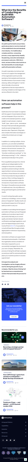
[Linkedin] (10, 440)
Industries (4, 429)
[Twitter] (14, 440)
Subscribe (14, 316)
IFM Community (6, 400)
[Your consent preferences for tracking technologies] (25, 459)
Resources (4, 432)
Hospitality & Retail (7, 372)
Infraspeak (4, 436)
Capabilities (5, 425)
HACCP (12, 226)
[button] (25, 3)
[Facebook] (6, 440)
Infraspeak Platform (7, 422)
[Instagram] (3, 440)
